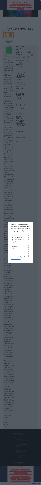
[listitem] (20, 244)
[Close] (31, 223)
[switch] (28, 235)
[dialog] (20, 242)
